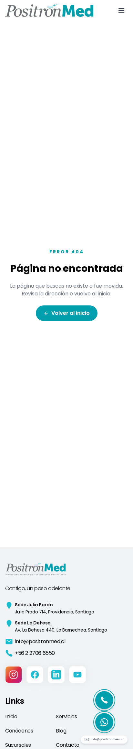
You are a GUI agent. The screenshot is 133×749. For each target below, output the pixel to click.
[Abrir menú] (121, 10)
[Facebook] (34, 674)
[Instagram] (13, 674)
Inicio (11, 716)
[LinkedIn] (56, 674)
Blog (61, 730)
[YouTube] (77, 674)
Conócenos (19, 730)
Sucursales (18, 745)
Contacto (67, 745)
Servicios (66, 716)
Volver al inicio (70, 313)
